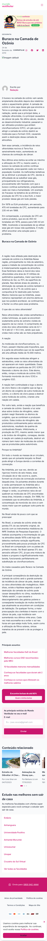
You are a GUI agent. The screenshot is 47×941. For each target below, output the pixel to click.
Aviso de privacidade (13, 898)
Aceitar (23, 935)
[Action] (23, 21)
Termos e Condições (16, 905)
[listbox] (23, 667)
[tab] (21, 785)
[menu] (42, 5)
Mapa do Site (34, 905)
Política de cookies (34, 898)
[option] (23, 652)
